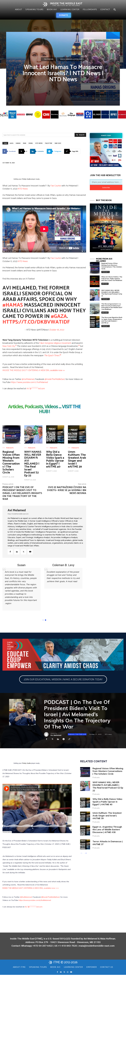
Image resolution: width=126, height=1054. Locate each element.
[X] (23, 551)
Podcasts (10, 448)
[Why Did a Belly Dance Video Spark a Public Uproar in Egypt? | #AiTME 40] (55, 434)
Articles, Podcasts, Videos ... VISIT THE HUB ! (44, 409)
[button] (115, 10)
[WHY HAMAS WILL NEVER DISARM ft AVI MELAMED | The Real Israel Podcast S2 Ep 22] (33, 434)
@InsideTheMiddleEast (55, 379)
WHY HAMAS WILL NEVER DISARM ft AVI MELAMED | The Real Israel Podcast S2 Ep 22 (32, 464)
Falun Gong (44, 343)
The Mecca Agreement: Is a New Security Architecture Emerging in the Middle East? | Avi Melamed (111, 306)
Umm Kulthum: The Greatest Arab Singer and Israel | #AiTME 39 (77, 459)
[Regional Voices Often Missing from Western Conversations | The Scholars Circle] (11, 434)
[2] (79, 345)
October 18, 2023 (56, 330)
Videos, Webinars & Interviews (71, 59)
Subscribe (106, 187)
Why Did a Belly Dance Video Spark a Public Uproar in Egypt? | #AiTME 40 (55, 459)
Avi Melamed (17, 510)
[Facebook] (10, 551)
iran (24, 143)
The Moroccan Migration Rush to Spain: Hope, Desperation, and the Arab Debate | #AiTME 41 (111, 320)
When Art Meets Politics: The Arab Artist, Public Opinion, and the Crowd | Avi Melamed (111, 279)
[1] (15, 345)
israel (31, 143)
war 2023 (58, 143)
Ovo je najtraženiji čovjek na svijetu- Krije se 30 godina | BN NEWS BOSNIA (66, 490)
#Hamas (12, 305)
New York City (8, 346)
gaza (11, 143)
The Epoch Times (51, 355)
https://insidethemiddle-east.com (18, 514)
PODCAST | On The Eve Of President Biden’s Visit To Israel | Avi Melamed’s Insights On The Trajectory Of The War (22, 493)
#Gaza (59, 316)
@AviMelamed (28, 379)
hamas (18, 143)
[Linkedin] (16, 551)
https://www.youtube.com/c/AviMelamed (29, 382)
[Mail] (61, 1003)
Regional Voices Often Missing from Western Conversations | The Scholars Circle (11, 462)
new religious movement (60, 343)
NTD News (39, 143)
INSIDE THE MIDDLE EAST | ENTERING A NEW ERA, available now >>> (33, 370)
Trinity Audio (26, 179)
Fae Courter (56, 186)
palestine (48, 143)
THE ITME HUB (48, 59)
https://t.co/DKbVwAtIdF (36, 322)
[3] (60, 354)
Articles (105, 284)
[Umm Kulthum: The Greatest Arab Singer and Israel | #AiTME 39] (77, 434)
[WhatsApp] (67, 1003)
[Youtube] (30, 551)
